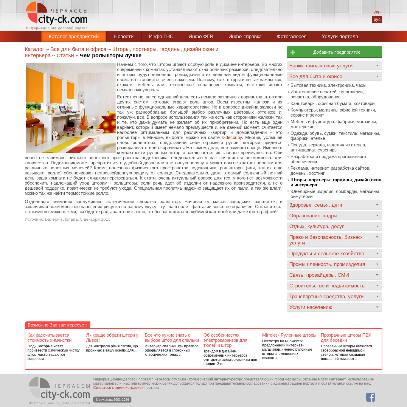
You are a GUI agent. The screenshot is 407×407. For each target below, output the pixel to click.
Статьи (65, 55)
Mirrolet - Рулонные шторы (289, 335)
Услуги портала (340, 36)
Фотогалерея (292, 36)
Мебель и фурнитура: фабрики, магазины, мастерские (334, 124)
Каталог (34, 49)
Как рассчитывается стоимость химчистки (49, 337)
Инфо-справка (245, 36)
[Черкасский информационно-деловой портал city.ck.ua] (56, 15)
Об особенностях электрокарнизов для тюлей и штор (225, 340)
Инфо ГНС (161, 36)
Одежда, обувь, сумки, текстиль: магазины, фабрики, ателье (335, 136)
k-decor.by (232, 137)
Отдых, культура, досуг (316, 226)
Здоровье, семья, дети (315, 205)
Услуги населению (311, 307)
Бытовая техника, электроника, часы (328, 85)
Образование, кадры (313, 215)
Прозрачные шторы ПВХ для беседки (346, 337)
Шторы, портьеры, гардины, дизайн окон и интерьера (336, 182)
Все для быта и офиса (78, 49)
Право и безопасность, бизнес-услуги (326, 239)
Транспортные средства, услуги (326, 296)
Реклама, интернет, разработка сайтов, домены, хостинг (330, 170)
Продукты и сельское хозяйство (326, 253)
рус (377, 19)
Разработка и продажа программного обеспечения (328, 159)
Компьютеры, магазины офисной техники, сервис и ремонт (333, 112)
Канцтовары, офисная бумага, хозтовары (333, 103)
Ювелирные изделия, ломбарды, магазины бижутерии (335, 194)
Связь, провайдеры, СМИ (319, 275)
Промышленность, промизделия (327, 264)
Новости (124, 36)
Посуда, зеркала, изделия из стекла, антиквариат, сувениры (328, 147)
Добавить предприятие (337, 52)
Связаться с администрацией (118, 388)
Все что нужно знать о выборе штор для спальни (172, 337)
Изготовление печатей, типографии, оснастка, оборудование (327, 94)
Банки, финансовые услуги (321, 65)
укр (377, 11)
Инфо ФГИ (201, 36)
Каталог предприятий (74, 36)
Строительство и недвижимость (327, 285)
